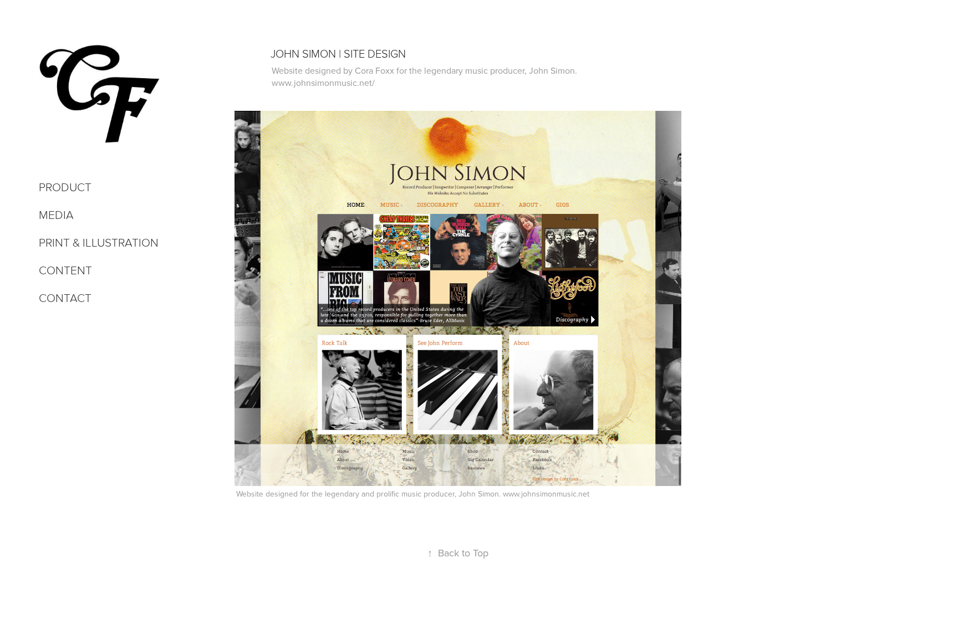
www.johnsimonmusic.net (546, 493)
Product (65, 186)
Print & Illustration (99, 242)
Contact (65, 297)
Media (56, 214)
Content (65, 270)
